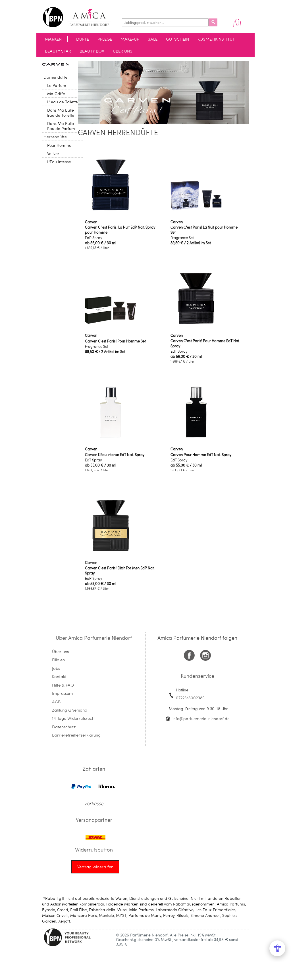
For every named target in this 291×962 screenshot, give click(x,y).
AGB (56, 701)
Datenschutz (64, 726)
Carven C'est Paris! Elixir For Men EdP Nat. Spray (120, 570)
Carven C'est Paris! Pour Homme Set (115, 341)
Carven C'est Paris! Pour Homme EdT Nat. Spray (205, 343)
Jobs (56, 668)
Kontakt (59, 676)
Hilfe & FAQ (63, 685)
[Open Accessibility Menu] (277, 948)
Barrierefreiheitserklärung (76, 735)
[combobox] (165, 22)
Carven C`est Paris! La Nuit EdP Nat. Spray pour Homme (120, 230)
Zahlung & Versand (69, 710)
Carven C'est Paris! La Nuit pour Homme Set (204, 230)
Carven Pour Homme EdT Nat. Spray (201, 454)
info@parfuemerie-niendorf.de (201, 718)
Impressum (62, 693)
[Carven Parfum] (55, 64)
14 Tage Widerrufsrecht (74, 718)
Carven (91, 221)
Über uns (60, 651)
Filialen (58, 659)
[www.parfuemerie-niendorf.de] (81, 17)
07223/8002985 (190, 697)
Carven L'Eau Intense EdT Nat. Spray (115, 454)
